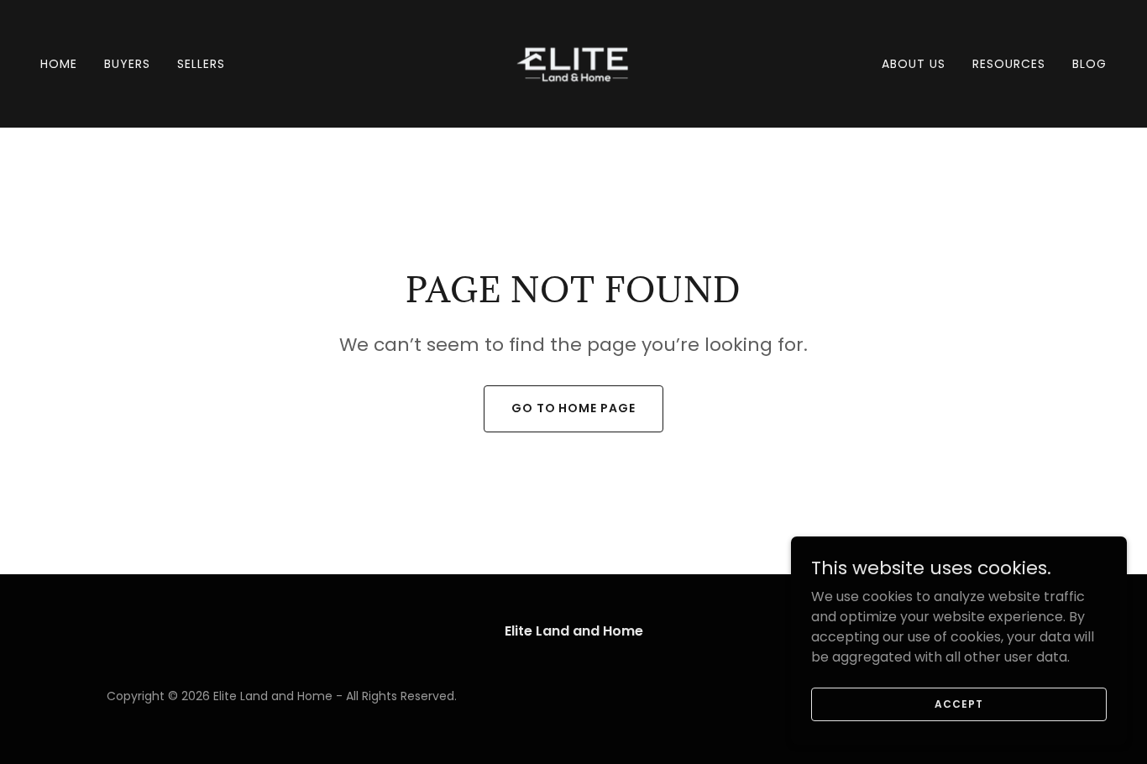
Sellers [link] (201, 63)
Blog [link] (1089, 63)
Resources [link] (1008, 63)
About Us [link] (913, 63)
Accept (958, 703)
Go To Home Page (573, 408)
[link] (573, 62)
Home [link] (58, 63)
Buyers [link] (127, 63)
